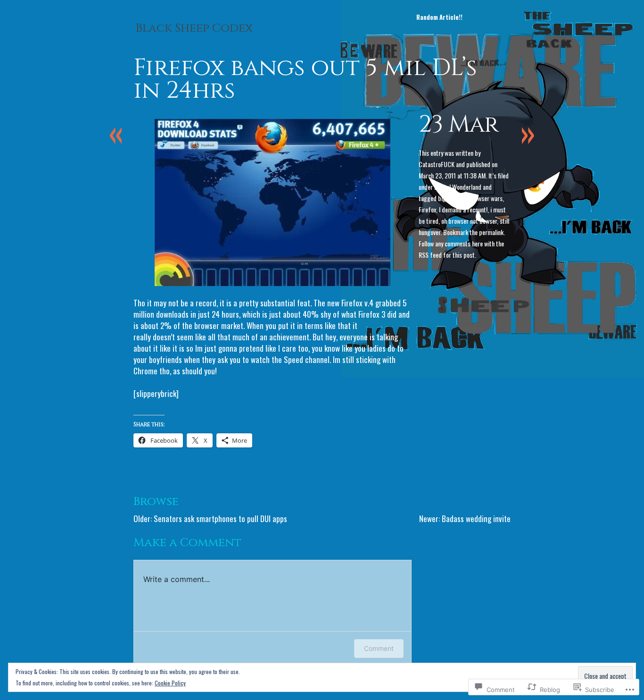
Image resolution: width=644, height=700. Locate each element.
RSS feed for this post (447, 255)
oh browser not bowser (469, 221)
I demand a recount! (463, 209)
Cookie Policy (170, 683)
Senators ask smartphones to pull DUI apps (220, 518)
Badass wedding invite (476, 518)
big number (452, 198)
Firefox (427, 209)
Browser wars (486, 198)
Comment (379, 648)
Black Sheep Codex (194, 28)
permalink (491, 232)
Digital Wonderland (457, 187)
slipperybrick (156, 393)
